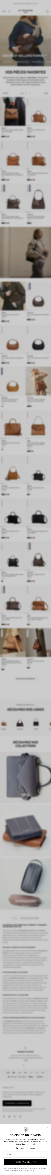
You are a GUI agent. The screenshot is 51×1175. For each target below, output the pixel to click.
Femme (21, 1148)
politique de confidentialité (25, 1170)
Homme (32, 1148)
